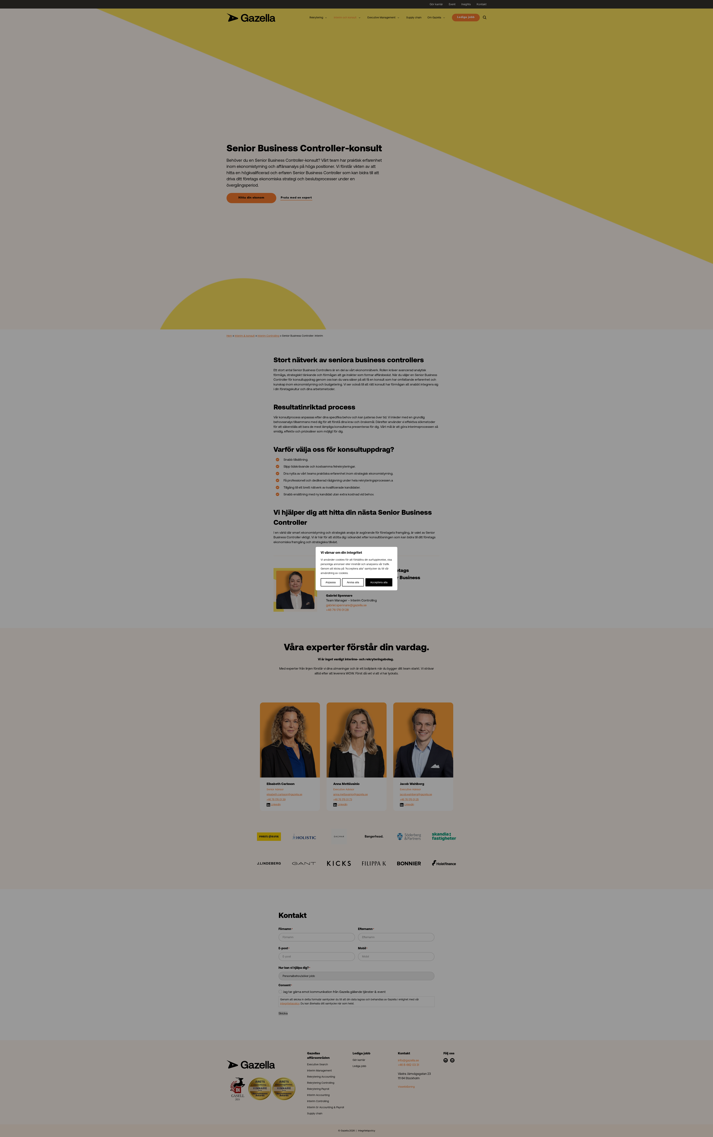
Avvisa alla (353, 582)
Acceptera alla (379, 582)
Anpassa (330, 582)
